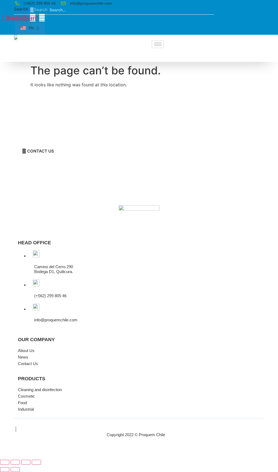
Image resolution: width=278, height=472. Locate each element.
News (23, 357)
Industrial (26, 409)
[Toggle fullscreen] (15, 462)
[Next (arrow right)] (15, 469)
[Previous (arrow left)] (4, 469)
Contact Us (28, 363)
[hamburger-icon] (158, 44)
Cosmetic (26, 396)
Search (21, 9)
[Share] (25, 462)
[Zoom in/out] (4, 462)
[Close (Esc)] (36, 462)
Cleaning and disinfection (40, 389)
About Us (26, 350)
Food (22, 402)
